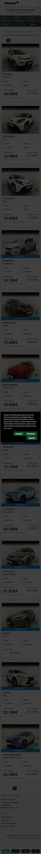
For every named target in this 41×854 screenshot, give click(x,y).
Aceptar (18, 434)
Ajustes (32, 438)
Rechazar (31, 434)
